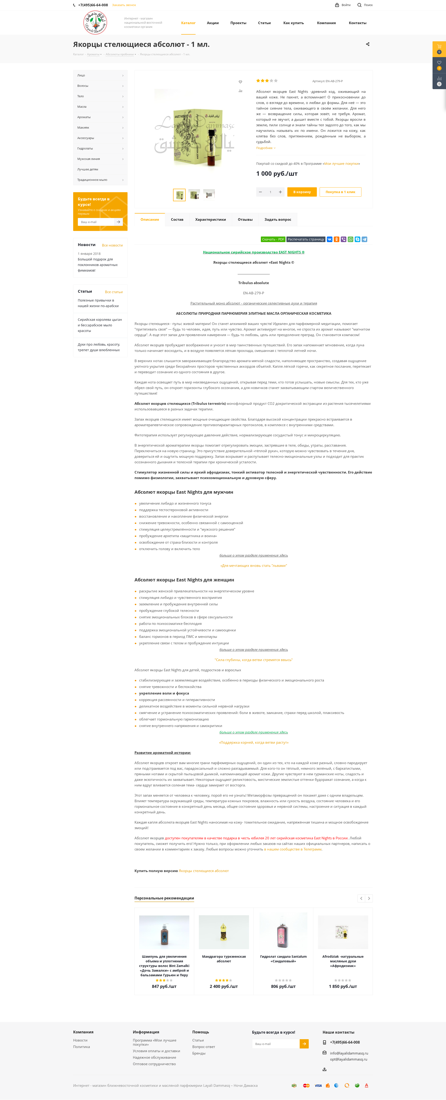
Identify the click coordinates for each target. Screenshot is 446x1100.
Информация (146, 1032)
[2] (263, 81)
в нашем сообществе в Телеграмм (292, 849)
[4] (271, 81)
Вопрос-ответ (203, 1046)
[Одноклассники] (336, 239)
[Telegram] (364, 239)
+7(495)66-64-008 (345, 1042)
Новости (80, 1040)
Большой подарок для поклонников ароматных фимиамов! (98, 265)
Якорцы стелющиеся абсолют (204, 870)
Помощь (200, 1032)
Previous (361, 899)
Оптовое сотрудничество (154, 1063)
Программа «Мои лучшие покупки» (154, 1042)
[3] (267, 81)
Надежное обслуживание (154, 1057)
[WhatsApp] (350, 239)
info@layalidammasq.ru (349, 1053)
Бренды (199, 1053)
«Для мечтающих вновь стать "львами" (253, 565)
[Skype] (357, 239)
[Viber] (343, 239)
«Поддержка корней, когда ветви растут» (254, 742)
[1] (258, 81)
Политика (81, 1046)
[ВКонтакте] (329, 239)
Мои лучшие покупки (341, 163)
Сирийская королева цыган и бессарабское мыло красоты (100, 325)
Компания (83, 1032)
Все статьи (114, 291)
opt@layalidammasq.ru (348, 1059)
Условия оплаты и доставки (156, 1050)
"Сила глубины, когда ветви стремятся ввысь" (254, 659)
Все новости (112, 245)
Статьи (198, 1040)
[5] (276, 81)
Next (369, 899)
